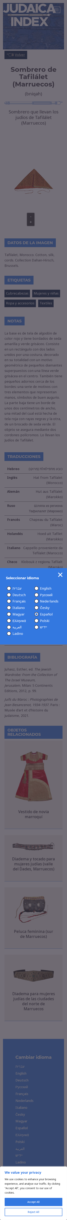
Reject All (33, 1212)
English (45, 588)
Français (19, 601)
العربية (17, 627)
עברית (16, 588)
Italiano (18, 607)
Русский (46, 595)
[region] (33, 1193)
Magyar (18, 614)
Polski (44, 620)
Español (46, 614)
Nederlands (49, 601)
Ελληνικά (19, 620)
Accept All (33, 1202)
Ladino (17, 633)
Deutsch (19, 595)
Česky (45, 607)
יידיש (43, 627)
